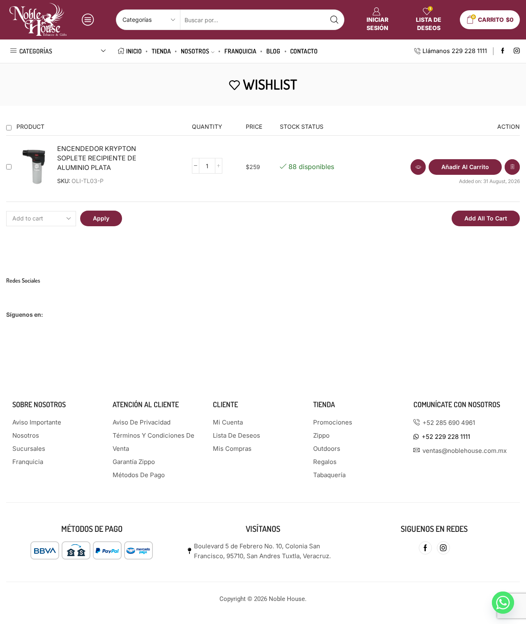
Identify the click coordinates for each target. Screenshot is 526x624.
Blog (273, 51)
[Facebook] (503, 51)
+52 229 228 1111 (446, 437)
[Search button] (334, 20)
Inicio (134, 51)
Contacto (304, 51)
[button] (465, 167)
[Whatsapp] (503, 603)
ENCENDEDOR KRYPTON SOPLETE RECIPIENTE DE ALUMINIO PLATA (96, 158)
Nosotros (195, 51)
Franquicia (240, 51)
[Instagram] (517, 51)
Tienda (161, 51)
